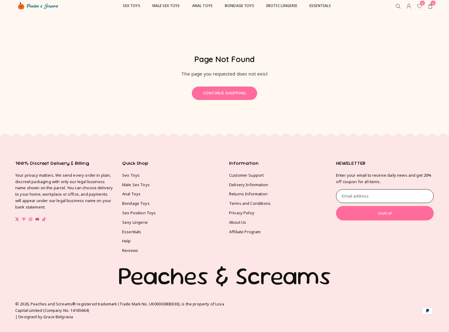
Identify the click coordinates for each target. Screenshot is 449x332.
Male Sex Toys (136, 184)
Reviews (130, 250)
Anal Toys (131, 194)
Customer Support (246, 175)
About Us (237, 222)
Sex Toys (131, 175)
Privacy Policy (241, 213)
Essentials (131, 231)
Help (126, 241)
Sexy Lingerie (135, 222)
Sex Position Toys (139, 213)
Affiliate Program (245, 231)
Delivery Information (248, 184)
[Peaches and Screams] (38, 4)
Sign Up (385, 213)
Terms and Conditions (250, 203)
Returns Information (248, 194)
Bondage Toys (136, 203)
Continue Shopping (224, 93)
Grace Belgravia (58, 316)
